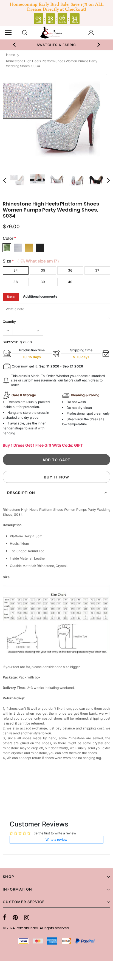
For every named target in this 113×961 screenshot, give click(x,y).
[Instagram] (26, 917)
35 (43, 270)
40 (70, 282)
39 (43, 282)
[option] (56, 44)
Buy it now (56, 477)
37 (97, 270)
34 (15, 270)
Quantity (9, 322)
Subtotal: (10, 342)
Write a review (56, 839)
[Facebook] (4, 917)
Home (10, 55)
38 (15, 282)
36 (70, 270)
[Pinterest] (15, 917)
